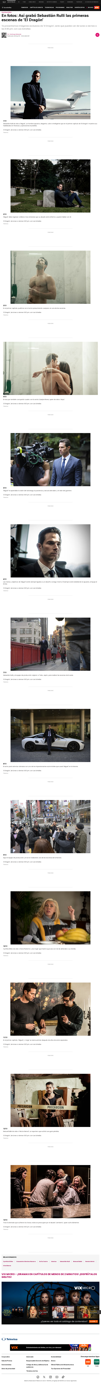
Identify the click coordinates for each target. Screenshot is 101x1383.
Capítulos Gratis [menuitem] (36, 7)
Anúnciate (29, 1357)
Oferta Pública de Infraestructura (62, 1364)
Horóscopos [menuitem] (80, 7)
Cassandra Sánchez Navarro (26, 1261)
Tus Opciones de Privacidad (60, 1368)
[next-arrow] (99, 1312)
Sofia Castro (43, 1261)
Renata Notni (89, 1261)
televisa (53, 1261)
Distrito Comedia (52, 1)
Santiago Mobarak (15, 34)
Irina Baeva (7, 1265)
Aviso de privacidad (8, 1368)
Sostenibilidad (56, 1357)
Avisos (53, 1361)
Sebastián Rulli (65, 1261)
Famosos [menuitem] (24, 7)
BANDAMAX (70, 1)
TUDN (24, 1)
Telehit (62, 1)
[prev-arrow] (0, 1312)
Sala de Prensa (7, 1361)
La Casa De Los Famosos (91, 1)
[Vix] (96, 7)
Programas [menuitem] (60, 7)
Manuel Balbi (77, 1261)
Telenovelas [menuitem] (49, 7)
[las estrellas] (6, 7)
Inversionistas (6, 1364)
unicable (41, 1)
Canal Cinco (32, 1)
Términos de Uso (32, 1371)
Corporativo (6, 1357)
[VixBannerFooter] (50, 1347)
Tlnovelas (79, 1)
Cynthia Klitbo (7, 12)
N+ (19, 1)
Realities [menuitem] (69, 7)
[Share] (97, 35)
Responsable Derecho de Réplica (37, 1361)
